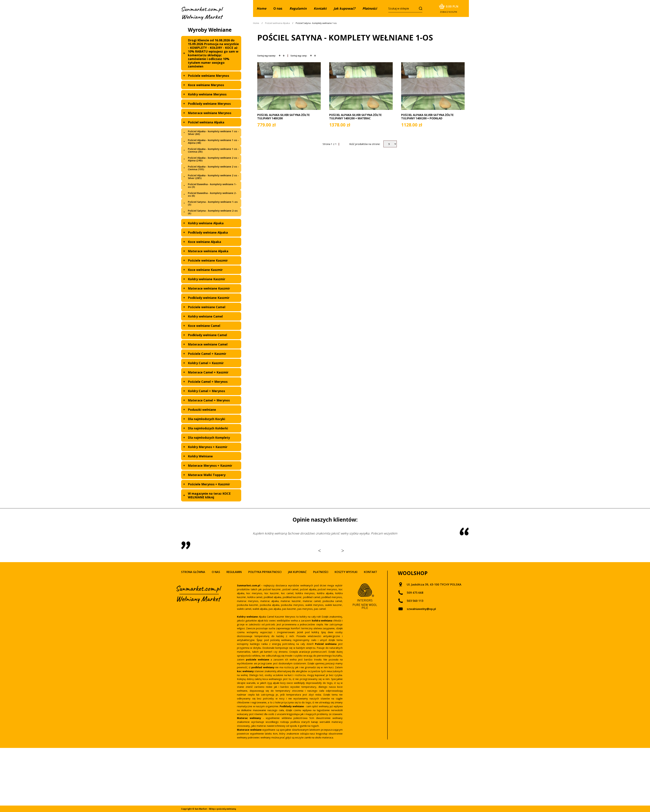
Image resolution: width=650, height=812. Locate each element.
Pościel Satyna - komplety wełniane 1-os (316, 23)
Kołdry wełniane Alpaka (206, 223)
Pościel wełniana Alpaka (206, 122)
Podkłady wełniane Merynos (209, 104)
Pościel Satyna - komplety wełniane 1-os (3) (213, 203)
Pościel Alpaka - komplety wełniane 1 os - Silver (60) (213, 133)
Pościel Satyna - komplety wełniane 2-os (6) (213, 212)
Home (256, 23)
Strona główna (193, 572)
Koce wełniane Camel (204, 326)
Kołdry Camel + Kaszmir (206, 363)
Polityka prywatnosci (264, 572)
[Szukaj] (419, 8)
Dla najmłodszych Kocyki (206, 419)
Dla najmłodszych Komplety (209, 437)
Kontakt (370, 572)
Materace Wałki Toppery (206, 475)
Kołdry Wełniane (200, 456)
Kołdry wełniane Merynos (207, 94)
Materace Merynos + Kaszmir (210, 465)
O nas (277, 8)
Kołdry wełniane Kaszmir (206, 279)
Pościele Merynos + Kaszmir (209, 484)
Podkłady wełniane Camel (207, 335)
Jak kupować (297, 572)
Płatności (320, 572)
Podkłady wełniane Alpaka (208, 232)
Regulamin (234, 572)
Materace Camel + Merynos (209, 400)
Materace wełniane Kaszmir (209, 288)
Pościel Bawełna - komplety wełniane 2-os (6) (212, 194)
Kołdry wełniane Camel (205, 316)
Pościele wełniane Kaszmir (208, 260)
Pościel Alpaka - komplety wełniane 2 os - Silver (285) (213, 177)
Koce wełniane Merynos (206, 85)
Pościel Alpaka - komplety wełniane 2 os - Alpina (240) (213, 159)
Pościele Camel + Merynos (208, 382)
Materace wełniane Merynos (209, 113)
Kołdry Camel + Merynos (206, 391)
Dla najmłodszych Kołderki (208, 428)
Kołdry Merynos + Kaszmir (208, 447)
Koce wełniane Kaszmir (205, 270)
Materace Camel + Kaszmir (208, 372)
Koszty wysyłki (346, 572)
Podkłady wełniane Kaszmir (209, 298)
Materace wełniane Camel (208, 344)
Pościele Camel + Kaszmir (207, 354)
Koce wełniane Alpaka (204, 242)
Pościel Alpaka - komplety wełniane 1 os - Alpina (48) (213, 141)
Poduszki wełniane (202, 410)
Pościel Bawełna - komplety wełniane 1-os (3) (212, 185)
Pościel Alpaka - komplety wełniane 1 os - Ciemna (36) (213, 150)
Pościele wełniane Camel (206, 307)
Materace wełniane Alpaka (208, 251)
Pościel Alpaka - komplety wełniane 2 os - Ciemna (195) (213, 168)
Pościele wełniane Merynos (208, 76)
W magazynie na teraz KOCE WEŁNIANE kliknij (209, 495)
